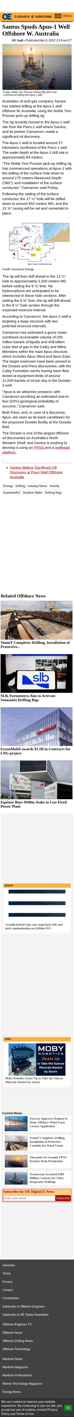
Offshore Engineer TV (17, 1324)
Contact (7, 1290)
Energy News (11, 1391)
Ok (68, 1407)
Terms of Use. (25, 1413)
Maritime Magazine (15, 1367)
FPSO (39, 448)
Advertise (8, 1265)
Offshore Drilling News (17, 1341)
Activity (54, 486)
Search (23, 16)
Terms (6, 1273)
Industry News (37, 486)
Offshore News (12, 1332)
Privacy (7, 1281)
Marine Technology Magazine (22, 1383)
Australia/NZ (11, 492)
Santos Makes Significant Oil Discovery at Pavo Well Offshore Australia (36, 472)
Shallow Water (32, 492)
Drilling (20, 486)
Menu (67, 15)
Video (8, 1039)
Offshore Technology (16, 1349)
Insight (9, 885)
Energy (8, 486)
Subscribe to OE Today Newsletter (25, 1314)
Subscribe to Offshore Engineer (23, 1306)
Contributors (10, 1298)
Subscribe (43, 16)
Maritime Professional (17, 1375)
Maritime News (12, 1359)
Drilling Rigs (53, 492)
